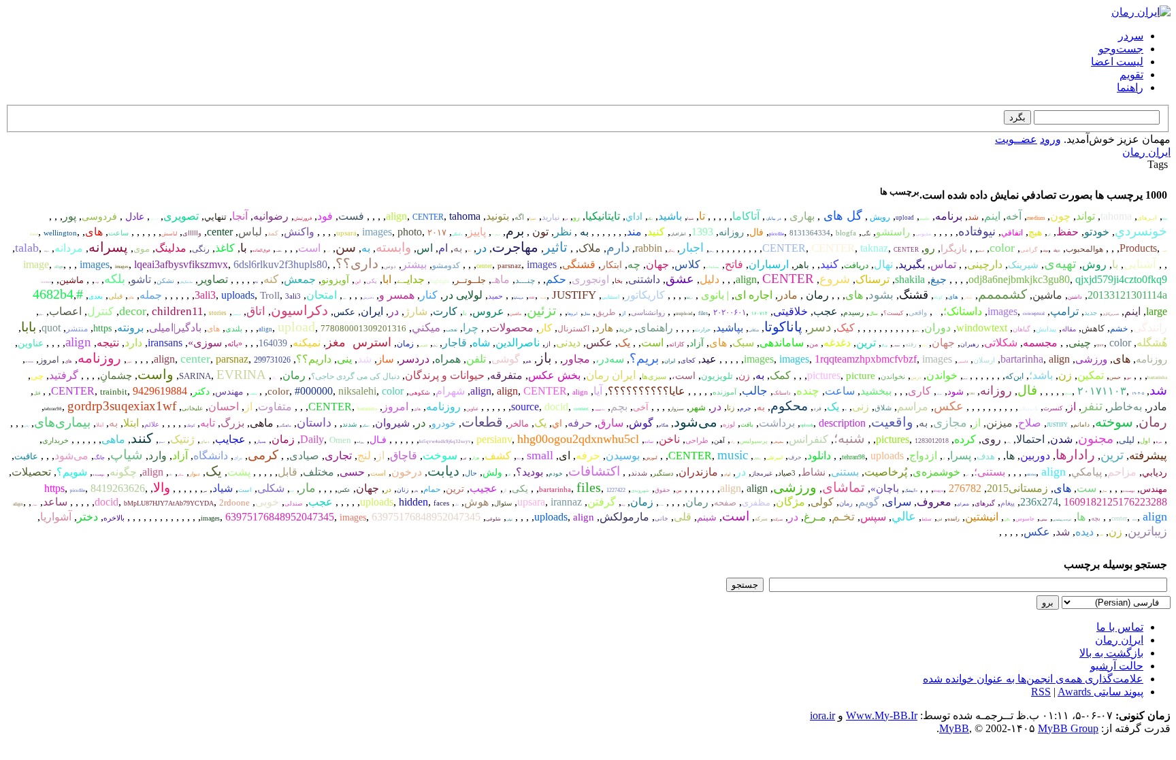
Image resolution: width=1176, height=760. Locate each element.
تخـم (843, 516)
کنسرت (1052, 408)
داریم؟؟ (313, 359)
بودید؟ (529, 472)
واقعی (918, 312)
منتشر (77, 328)
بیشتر (414, 264)
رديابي (1154, 472)
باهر (801, 265)
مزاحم (1122, 472)
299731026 (272, 360)
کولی (822, 502)
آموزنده (724, 392)
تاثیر (556, 246)
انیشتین (981, 517)
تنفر (1091, 406)
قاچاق (403, 455)
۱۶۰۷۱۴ (759, 313)
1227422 (615, 490)
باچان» (884, 488)
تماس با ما (1119, 627)
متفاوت (275, 406)
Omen (340, 440)
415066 (29, 362)
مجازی (950, 422)
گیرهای (985, 503)
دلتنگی (457, 234)
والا (161, 487)
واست (155, 374)
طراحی (696, 440)
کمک (780, 375)
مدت (661, 504)
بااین (1007, 519)
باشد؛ (1041, 375)
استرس (423, 345)
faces (441, 503)
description (842, 423)
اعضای (162, 442)
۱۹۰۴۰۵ (1138, 393)
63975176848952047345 (279, 517)
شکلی (270, 488)
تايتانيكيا (602, 216)
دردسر (414, 359)
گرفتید (63, 375)
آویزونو (335, 280)
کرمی (263, 455)
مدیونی (923, 234)
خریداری (55, 440)
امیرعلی (774, 458)
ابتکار (611, 265)
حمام (431, 489)
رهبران (969, 344)
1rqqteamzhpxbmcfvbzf (866, 359)
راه (732, 442)
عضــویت (1016, 139)
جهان (657, 264)
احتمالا (1030, 439)
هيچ (1035, 232)
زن (1065, 375)
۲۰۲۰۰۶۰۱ (729, 312)
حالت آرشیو (1116, 666)
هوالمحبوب (1084, 249)
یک (624, 342)
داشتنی (644, 279)
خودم (556, 473)
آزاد (696, 343)
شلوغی (493, 519)
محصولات (511, 327)
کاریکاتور (645, 295)
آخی (641, 407)
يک (540, 423)
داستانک (782, 393)
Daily (312, 439)
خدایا (1164, 218)
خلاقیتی (790, 311)
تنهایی (509, 519)
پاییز (477, 231)
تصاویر (213, 279)
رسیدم (853, 312)
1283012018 (932, 440)
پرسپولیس (754, 440)
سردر (1130, 36)
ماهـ (500, 279)
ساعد (55, 502)
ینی (344, 359)
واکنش (299, 231)
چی (37, 376)
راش (917, 330)
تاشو (141, 279)
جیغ (938, 279)
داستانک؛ (962, 311)
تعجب (451, 330)
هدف (986, 456)
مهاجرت (515, 246)
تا (702, 216)
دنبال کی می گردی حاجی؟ (355, 376)
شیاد (222, 488)
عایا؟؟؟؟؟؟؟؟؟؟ (646, 391)
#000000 (314, 391)
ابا (386, 279)
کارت (445, 311)
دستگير (366, 425)
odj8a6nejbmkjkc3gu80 (1019, 279)
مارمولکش (624, 517)
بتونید (497, 216)
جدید (1090, 312)
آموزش (651, 458)
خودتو (1096, 231)
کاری (919, 391)
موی (141, 249)
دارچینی (984, 264)
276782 (965, 488)
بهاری (801, 216)
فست (351, 216)
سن (346, 247)
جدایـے (411, 279)
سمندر (896, 345)
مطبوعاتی (778, 442)
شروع (834, 279)
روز (344, 297)
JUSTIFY (574, 294)
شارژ (415, 311)
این (358, 281)
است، (684, 376)
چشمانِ (116, 375)
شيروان (392, 423)
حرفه (580, 423)
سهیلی (34, 504)
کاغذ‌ (225, 248)
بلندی (233, 329)
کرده (965, 439)
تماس (943, 264)
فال (756, 232)
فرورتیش (303, 218)
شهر (697, 407)
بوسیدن (623, 455)
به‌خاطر (1125, 406)
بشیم (924, 218)
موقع (41, 314)
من (813, 344)
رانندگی (1150, 327)
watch (1164, 251)
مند (634, 231)
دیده (1084, 532)
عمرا (532, 218)
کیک (845, 327)
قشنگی (578, 264)
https (102, 328)
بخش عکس (554, 375)
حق (1128, 378)
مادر (788, 295)
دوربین (1035, 455)
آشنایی (1140, 264)
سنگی (181, 475)
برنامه (948, 216)
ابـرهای (1147, 217)
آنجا (240, 216)
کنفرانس (808, 439)
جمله (151, 295)
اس (424, 248)
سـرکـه (778, 519)
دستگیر (663, 473)
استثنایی (610, 297)
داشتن (1075, 297)
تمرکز (939, 394)
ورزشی (1091, 359)
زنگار (274, 378)
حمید (495, 296)
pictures (823, 375)
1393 (702, 231)
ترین (866, 342)
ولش (492, 472)
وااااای (191, 233)
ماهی (262, 423)
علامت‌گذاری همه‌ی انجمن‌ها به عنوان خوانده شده (1033, 678)
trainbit (113, 391)
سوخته (1114, 421)
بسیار (261, 442)
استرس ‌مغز (358, 342)
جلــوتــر (470, 280)
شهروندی (640, 490)
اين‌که (1014, 376)
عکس (344, 312)
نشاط (813, 472)
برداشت (777, 423)
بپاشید (729, 327)
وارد (157, 455)
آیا (597, 391)
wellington (60, 233)
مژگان (790, 502)
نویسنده (98, 474)
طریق (605, 312)
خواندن (942, 375)
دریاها (690, 297)
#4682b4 (58, 293)
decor (132, 311)
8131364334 (809, 233)
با (243, 248)
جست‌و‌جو (1120, 48)
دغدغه (837, 342)
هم (528, 361)
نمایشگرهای (186, 282)
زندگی (671, 250)
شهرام (450, 391)
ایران (372, 311)
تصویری (181, 216)
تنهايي (215, 217)
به (583, 231)
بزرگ (884, 345)
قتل (36, 393)
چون (1060, 216)
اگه (519, 217)
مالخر (518, 423)
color (1002, 247)
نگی (866, 234)
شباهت (253, 393)
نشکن (165, 280)
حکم (556, 279)
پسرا (960, 455)
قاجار (454, 342)
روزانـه (360, 442)
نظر (563, 231)
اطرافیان (678, 234)
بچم (618, 406)
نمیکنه (307, 342)
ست (1086, 488)
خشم (1119, 328)
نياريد (550, 217)
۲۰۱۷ (436, 232)
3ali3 (205, 295)
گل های (841, 215)
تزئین (542, 310)
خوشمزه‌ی (936, 472)
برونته (130, 327)
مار (307, 488)
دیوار (194, 474)
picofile (776, 234)
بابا (256, 282)
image (36, 264)
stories (218, 313)
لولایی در (463, 295)
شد (973, 217)
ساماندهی (782, 342)
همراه (448, 359)
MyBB (954, 728)
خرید (625, 329)
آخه (1014, 216)
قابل (287, 472)
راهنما (1130, 87)
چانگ (99, 458)
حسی (352, 472)
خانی (661, 518)
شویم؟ (71, 472)
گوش (641, 423)
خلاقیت (279, 251)
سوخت (440, 455)
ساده (648, 442)
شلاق (883, 407)
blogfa (846, 233)
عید (709, 359)
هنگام (663, 425)
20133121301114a (1127, 295)
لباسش (169, 234)
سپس (873, 517)
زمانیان (757, 458)
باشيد (670, 216)
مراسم (912, 406)
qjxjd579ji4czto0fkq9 (1121, 279)
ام (443, 248)
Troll (270, 295)
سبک (743, 342)
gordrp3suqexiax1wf (121, 406)
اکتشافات (594, 471)
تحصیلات (31, 472)
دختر (87, 517)
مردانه (68, 248)
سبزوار (677, 409)
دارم (618, 247)
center (220, 231)
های (94, 231)
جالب (755, 390)
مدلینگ (170, 248)
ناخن (669, 439)
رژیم (623, 504)
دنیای (205, 442)
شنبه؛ (849, 438)
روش (1094, 264)
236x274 (1039, 502)
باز (544, 357)
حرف (795, 457)
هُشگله (1152, 342)
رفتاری (26, 426)
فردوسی (99, 217)
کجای (688, 360)
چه (633, 264)
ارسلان (984, 360)
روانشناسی (648, 312)
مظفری (756, 502)
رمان (711, 251)
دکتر (201, 391)
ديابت (443, 470)
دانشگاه (210, 455)
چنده (807, 390)
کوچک (190, 425)
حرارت (702, 330)
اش (939, 519)
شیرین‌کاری (1110, 314)
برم (515, 231)
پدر (935, 314)
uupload (684, 313)
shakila (910, 279)
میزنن (999, 423)
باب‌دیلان (1028, 409)
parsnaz (509, 265)
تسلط (926, 519)
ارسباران (769, 264)
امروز (49, 359)
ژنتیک (182, 439)
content (46, 282)
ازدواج (923, 455)
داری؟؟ (357, 263)
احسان (223, 406)
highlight (439, 281)
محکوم (789, 406)
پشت (238, 472)
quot (51, 327)
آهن (719, 440)
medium (1036, 218)
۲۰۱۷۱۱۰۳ (1101, 391)
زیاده (1009, 442)
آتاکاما (746, 216)
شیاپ (126, 454)
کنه (270, 279)
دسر (819, 327)
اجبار (692, 247)
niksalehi (357, 391)
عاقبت (26, 456)
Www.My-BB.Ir (881, 715)
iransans (165, 342)
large (1156, 311)
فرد (328, 250)
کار (545, 328)
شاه (481, 342)
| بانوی (713, 295)
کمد (272, 233)
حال (471, 473)
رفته (910, 344)
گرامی (1028, 249)
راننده (953, 519)
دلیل (709, 279)
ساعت (118, 233)
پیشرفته (1148, 455)
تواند (1085, 216)
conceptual (1034, 313)
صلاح (1029, 423)
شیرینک (1023, 265)
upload (905, 217)
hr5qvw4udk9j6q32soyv (445, 441)
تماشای (843, 487)
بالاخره (114, 518)
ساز (385, 359)
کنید (656, 231)
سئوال (503, 503)
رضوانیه (271, 216)
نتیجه (108, 342)
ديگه (650, 218)
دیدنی (568, 342)
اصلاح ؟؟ (495, 234)
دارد (133, 342)
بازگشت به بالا (1111, 653)
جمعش (300, 279)
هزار (475, 458)
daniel (34, 234)
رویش (879, 217)
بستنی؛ (989, 472)
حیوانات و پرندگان (445, 375)
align (396, 216)
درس (965, 378)
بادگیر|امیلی (175, 327)
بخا (619, 280)
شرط (1159, 442)
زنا (730, 407)
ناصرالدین (517, 342)
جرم (745, 408)
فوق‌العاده (261, 250)
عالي (904, 516)
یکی (371, 281)
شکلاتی (754, 330)
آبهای (726, 474)
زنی (860, 406)
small (540, 455)
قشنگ (913, 294)
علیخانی (192, 408)
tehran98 (53, 409)
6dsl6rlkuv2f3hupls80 (280, 264)
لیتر (464, 458)
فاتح (734, 264)
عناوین (31, 343)
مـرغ (815, 517)
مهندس (229, 391)
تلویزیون (717, 376)
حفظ (1067, 231)
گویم (868, 502)
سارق (610, 423)
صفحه (725, 502)
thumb (543, 298)
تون (539, 231)
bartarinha (1021, 359)
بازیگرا (954, 249)
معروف (934, 502)
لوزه (729, 424)
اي (557, 423)
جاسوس (1024, 519)
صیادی (304, 455)
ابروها (573, 314)
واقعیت (892, 421)
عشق (680, 279)
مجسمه (1040, 342)
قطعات (482, 421)
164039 (273, 343)
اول (1145, 440)
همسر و (396, 295)
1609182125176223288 (1115, 502)
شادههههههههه (599, 409)
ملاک (589, 248)
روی (991, 439)
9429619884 (160, 391)
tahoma (1116, 216)
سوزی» (205, 342)
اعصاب (65, 311)
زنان (402, 489)
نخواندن (893, 376)
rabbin (648, 248)
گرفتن (601, 502)
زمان (435, 345)
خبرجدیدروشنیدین (1062, 519)
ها (1010, 455)
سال (873, 313)
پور (69, 216)
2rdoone (234, 502)
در (566, 218)
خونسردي (1141, 231)
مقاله (1069, 329)
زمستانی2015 (1017, 488)
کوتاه (938, 297)
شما (690, 218)
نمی (205, 491)
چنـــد (525, 280)
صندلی (293, 503)
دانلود (819, 455)
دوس (390, 266)
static (532, 297)
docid (556, 406)
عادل (133, 217)
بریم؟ (644, 358)
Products (1138, 248)
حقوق (662, 489)
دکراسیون (299, 310)
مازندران (698, 472)
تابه (207, 423)
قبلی (115, 296)
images (377, 231)
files (703, 313)
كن (1049, 234)
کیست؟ (893, 313)
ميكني (426, 327)
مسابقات (712, 267)
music (732, 455)
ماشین (71, 280)
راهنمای (655, 327)
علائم (151, 424)
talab (27, 247)
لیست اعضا (1117, 61)
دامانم (1081, 424)
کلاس (687, 264)
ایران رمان (1146, 152)
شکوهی (419, 392)
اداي (633, 217)
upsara (346, 233)
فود (325, 216)
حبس (1115, 377)
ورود (1050, 139)
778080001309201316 (363, 328)
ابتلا (469, 250)
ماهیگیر (285, 425)
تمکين (1090, 375)
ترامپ (1064, 311)
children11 (177, 311)
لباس (250, 231)
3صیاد (787, 473)
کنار (429, 295)
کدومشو (446, 265)
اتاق (255, 311)
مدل (586, 314)
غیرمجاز (761, 473)
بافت (746, 424)
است (309, 248)
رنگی (201, 249)
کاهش (1093, 328)
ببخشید (876, 391)
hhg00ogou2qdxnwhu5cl (578, 439)
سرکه (761, 519)
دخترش (368, 297)
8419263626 (118, 488)
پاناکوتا (783, 326)
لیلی (1126, 440)
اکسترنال (573, 328)
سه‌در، (609, 359)
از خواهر (154, 219)
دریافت (856, 265)
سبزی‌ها (654, 376)
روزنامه (1151, 359)
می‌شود (695, 421)
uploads (238, 295)
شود (955, 391)
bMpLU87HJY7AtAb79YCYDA (169, 503)
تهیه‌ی (1060, 263)
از (623, 313)
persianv (494, 439)
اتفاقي (1012, 232)
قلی (682, 517)
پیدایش (1046, 329)
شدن (1061, 439)
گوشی (505, 359)
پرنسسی (236, 314)
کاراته (676, 344)
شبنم (707, 517)
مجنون (1095, 438)
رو (576, 217)
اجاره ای (753, 295)
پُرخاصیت (885, 472)
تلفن (476, 359)
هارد (604, 328)
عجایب (230, 439)
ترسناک (872, 279)
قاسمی (963, 361)
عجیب (483, 488)
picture (860, 375)
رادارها (1075, 454)
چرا (470, 327)
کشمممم (1002, 294)
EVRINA (241, 374)
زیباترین (1147, 531)
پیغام (1007, 503)
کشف (498, 455)
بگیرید (911, 264)
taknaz (874, 248)
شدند (349, 424)
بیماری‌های (62, 422)
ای (564, 455)
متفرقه (506, 375)
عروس (488, 311)
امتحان (321, 295)
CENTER (428, 217)
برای (237, 458)
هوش (476, 502)
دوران (937, 327)
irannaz (566, 502)
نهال (883, 264)
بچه (1095, 518)
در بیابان (773, 218)
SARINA (195, 376)
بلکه (114, 279)
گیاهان (1021, 329)
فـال (378, 440)
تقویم (1131, 74)
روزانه (731, 232)
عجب (825, 311)
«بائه (234, 343)
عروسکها (518, 297)
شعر (968, 297)
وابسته (393, 247)
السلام (981, 251)
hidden (413, 502)
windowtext (981, 327)
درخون (406, 472)
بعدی (95, 296)
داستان (314, 422)
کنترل (100, 311)
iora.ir (822, 715)
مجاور (576, 359)
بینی (1043, 519)
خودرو (443, 423)
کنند (142, 438)
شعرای (963, 504)
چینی (1079, 342)
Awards (1074, 691)
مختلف (318, 472)
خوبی (267, 502)
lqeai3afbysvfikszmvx (181, 264)
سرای (898, 502)
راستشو (893, 232)
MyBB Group (1068, 728)
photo (409, 231)
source (525, 406)
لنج (364, 455)
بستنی (845, 472)
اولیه (97, 282)
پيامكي (1086, 472)
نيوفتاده (977, 231)
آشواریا (55, 517)
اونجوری (590, 279)
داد (170, 474)
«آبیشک (910, 491)
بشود (881, 294)
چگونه (123, 472)
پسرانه (108, 246)
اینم (992, 216)
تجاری (338, 455)
